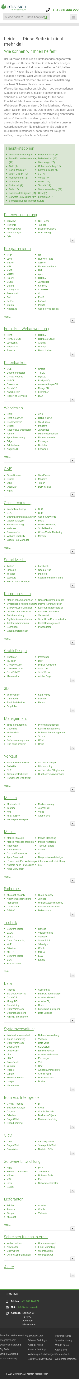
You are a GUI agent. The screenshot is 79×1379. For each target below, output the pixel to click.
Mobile (10, 831)
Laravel (42, 301)
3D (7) (41, 173)
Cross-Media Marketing (50, 532)
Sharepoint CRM (47, 1145)
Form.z (41, 702)
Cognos (11, 1111)
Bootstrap (43, 445)
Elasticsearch (14, 963)
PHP (9, 254)
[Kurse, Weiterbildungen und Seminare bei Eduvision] (13, 7)
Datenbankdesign (16, 372)
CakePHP (43, 289)
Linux (10, 936)
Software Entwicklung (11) (22, 196)
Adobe (10, 1205)
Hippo (10, 490)
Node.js (42, 346)
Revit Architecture (16, 702)
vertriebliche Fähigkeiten (51, 770)
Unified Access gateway (50, 902)
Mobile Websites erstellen (20, 841)
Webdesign (13, 408)
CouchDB (12, 388)
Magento (42, 425)
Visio (40, 1062)
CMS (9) (13, 166)
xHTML (10, 274)
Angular (42, 342)
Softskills (11, 766)
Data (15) (14, 189)
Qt (39, 293)
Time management (16, 724)
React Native (45, 350)
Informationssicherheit (49, 906)
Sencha (42, 849)
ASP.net (42, 262)
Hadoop (11, 989)
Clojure (11, 304)
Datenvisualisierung (20, 214)
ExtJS (41, 297)
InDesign (11, 660)
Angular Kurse (35, 1344)
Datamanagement (16, 1012)
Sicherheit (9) (16, 185)
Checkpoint (13, 906)
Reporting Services (17, 395)
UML (40, 270)
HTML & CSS (14, 338)
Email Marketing (15, 524)
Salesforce (12, 1149)
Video (41, 811)
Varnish (11, 1065)
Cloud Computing (16, 940)
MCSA (41, 951)
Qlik (9, 236)
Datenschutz (44, 910)
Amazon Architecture (49, 1069)
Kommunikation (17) (48, 169)
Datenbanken (15, 362)
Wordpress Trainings (66, 1358)
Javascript (43, 281)
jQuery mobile (14, 849)
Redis (41, 1005)
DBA (40, 395)
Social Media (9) (17, 169)
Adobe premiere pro (17, 819)
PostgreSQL (44, 380)
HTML (10, 334)
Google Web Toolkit (48, 308)
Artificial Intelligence (17, 1016)
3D (6, 688)
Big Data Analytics (16, 993)
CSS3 (10, 281)
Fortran (10, 301)
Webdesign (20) (46, 162)
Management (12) (18, 177)
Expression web (46, 437)
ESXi (9, 959)
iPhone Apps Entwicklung (51, 861)
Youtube (11, 573)
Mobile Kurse (62, 1344)
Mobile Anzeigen (47, 841)
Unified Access (46, 1077)
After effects (44, 815)
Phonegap (43, 441)
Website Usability (16, 535)
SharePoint (44, 940)
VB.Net (10, 262)
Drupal (10, 425)
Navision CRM (45, 1149)
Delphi (10, 285)
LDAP (10, 1058)
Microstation (13, 676)
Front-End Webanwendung (26, 328)
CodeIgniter (13, 289)
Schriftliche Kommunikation (52, 619)
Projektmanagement (48, 724)
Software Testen (15, 928)
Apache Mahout (46, 997)
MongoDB (43, 388)
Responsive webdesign (19, 429)
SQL (9, 368)
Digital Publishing (47, 664)
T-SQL (41, 372)
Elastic (41, 959)
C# (39, 254)
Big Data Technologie (49, 993)
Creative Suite (14, 664)
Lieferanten (13, 1199)
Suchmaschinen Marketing (21, 516)
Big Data (4, 1349)
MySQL (42, 376)
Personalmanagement (18, 740)
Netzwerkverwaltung (48, 1035)
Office (41, 743)
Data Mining (44, 232)
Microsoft (11, 1216)
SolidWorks (44, 672)
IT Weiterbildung (8, 1358)
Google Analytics (16, 520)
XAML (10, 270)
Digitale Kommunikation (19, 619)
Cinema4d (12, 698)
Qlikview (11, 220)
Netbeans (12, 308)
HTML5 (42, 277)
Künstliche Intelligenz (49, 1008)
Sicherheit (12, 888)
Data (8, 983)
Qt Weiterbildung (63, 1340)
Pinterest (42, 573)
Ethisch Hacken (46, 1050)
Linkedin (11, 569)
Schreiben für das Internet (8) (24, 200)
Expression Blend (47, 266)
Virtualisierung (45, 932)
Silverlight (43, 944)
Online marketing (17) (49, 166)
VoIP (9, 944)
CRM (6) (42, 192)
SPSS (41, 1107)
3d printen (12, 706)
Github (10, 1073)
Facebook (43, 566)
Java (9, 258)
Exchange (43, 1058)
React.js (11, 350)
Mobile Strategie (15, 837)
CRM (41, 740)
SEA (9, 512)
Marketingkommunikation (20, 599)
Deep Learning (15, 1122)
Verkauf (10, 756)
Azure (41, 200)
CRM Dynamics (46, 1141)
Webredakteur (45, 1254)
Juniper (42, 898)
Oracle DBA (13, 1050)
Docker (42, 1081)
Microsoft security (16, 894)
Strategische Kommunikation (22, 603)
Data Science (45, 1012)
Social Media (45, 528)
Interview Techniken (48, 611)
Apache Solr (13, 391)
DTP (40, 660)
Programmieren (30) (48, 154)
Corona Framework (17, 853)
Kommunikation (17, 593)
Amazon (11, 1209)
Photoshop (43, 656)
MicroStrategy (14, 228)
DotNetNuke (44, 486)
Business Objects (47, 228)
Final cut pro (13, 815)
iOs (40, 864)
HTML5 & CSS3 (46, 338)
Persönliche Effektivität (18, 777)
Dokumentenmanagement (51, 732)
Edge (9, 441)
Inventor (42, 698)
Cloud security (45, 894)
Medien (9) (14, 181)
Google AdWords (47, 516)
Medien (10, 798)
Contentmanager (47, 1243)
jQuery (10, 277)
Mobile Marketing (47, 524)
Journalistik (44, 807)
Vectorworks (13, 694)
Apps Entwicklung (16, 437)
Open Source (14, 475)
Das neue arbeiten (16, 743)
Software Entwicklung (22, 1161)
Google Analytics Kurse (40, 1358)
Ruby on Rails (45, 258)
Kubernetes (13, 1085)
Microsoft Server (15, 1077)
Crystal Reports (15, 376)
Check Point (44, 1073)
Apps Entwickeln (15, 857)
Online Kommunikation (19, 611)
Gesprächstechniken (17, 630)
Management (15, 718)
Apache (42, 1205)
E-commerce (13, 532)
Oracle (41, 368)
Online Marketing (9, 1353)
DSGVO (11, 910)
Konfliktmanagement (49, 623)
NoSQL (11, 380)
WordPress (44, 421)
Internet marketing (16, 509)
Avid (9, 811)
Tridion (41, 482)
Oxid (9, 482)
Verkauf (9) (43, 177)
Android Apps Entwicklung (20, 864)
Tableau (42, 224)
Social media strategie (18, 581)
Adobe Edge (44, 676)
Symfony (42, 285)
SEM (40, 512)
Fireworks (43, 448)
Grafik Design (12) (18, 173)
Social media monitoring (50, 577)
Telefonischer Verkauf (18, 623)
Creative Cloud (15, 668)
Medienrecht (13, 804)
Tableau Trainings (37, 1340)
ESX (40, 955)
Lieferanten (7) (45, 196)
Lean (9, 736)
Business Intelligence (22, 1097)
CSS (40, 414)
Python (41, 304)
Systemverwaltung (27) (50, 189)
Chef (40, 1065)
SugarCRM (13, 1119)
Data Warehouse (16, 1008)
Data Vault (43, 1042)
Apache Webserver (48, 1054)
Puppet (10, 1069)
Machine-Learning (47, 1119)
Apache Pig (44, 1001)
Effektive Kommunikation (20, 607)
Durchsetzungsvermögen (51, 773)
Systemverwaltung (20, 1029)
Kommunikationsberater (50, 607)
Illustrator (11, 656)
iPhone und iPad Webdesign (22, 861)
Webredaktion (45, 1250)
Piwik (41, 520)
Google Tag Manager (18, 539)
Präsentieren (45, 626)
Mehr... (7, 316)
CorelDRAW (13, 672)
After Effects (61, 1349)
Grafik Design (15, 650)
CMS (8, 469)
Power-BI (11, 224)
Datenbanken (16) (47, 158)
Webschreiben (14, 1243)
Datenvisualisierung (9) (21, 154)
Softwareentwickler (48, 1183)
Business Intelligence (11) (22, 192)
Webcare (11, 528)
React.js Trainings (37, 1349)
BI (39, 1103)
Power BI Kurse (63, 1335)
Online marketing (18, 502)
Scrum (41, 736)
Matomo (42, 535)
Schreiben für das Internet (26, 1237)
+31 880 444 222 (64, 9)
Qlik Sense (43, 220)
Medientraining (46, 804)
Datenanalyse (14, 232)
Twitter (10, 566)
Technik (10, 922)
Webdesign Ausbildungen (41, 1354)
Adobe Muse (13, 445)
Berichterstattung (16, 615)
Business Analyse (16, 1107)
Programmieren (17, 248)
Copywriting (13, 1250)
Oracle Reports (46, 1111)
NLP (9, 770)
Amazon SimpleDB (48, 384)
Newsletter (12, 1246)
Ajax (40, 274)
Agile (9, 1167)
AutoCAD (43, 668)
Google (11, 1213)
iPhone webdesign (48, 433)
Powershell (13, 293)
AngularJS (12, 346)
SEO (40, 509)
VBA (9, 266)
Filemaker (43, 391)
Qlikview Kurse (36, 1335)
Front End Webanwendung (14, 1335)
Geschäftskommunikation (51, 599)
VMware (42, 936)
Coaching (12, 728)
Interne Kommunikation (50, 603)
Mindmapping (45, 766)
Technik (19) (44, 185)
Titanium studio (46, 845)
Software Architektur (17, 1171)
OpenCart (12, 486)
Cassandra (12, 384)
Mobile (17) (44, 181)
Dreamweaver (14, 421)
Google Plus (44, 569)
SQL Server (44, 1046)
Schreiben (12, 626)
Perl (9, 297)
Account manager (47, 762)
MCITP (10, 951)
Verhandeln (44, 615)
